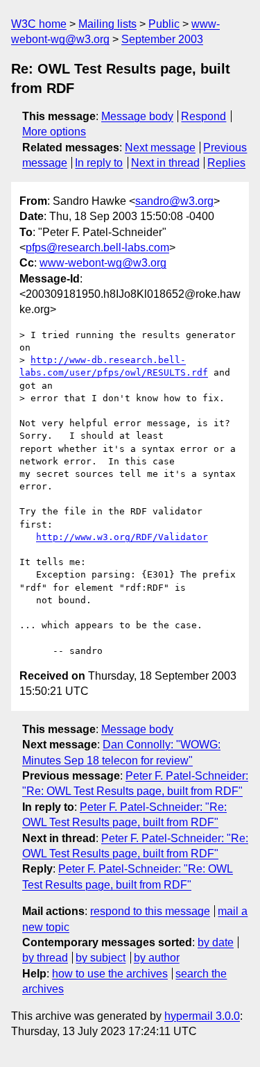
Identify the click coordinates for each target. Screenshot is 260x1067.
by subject (100, 958)
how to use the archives (110, 974)
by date (216, 942)
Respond (203, 116)
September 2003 (162, 39)
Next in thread (165, 163)
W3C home (39, 24)
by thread (45, 958)
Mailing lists (107, 24)
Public (164, 24)
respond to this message (150, 911)
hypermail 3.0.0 (202, 1016)
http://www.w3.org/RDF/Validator (122, 537)
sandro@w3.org (174, 201)
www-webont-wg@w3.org (103, 263)
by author (157, 958)
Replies (226, 163)
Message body (137, 116)
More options (54, 131)
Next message (160, 147)
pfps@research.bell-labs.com (97, 247)
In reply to (99, 163)
